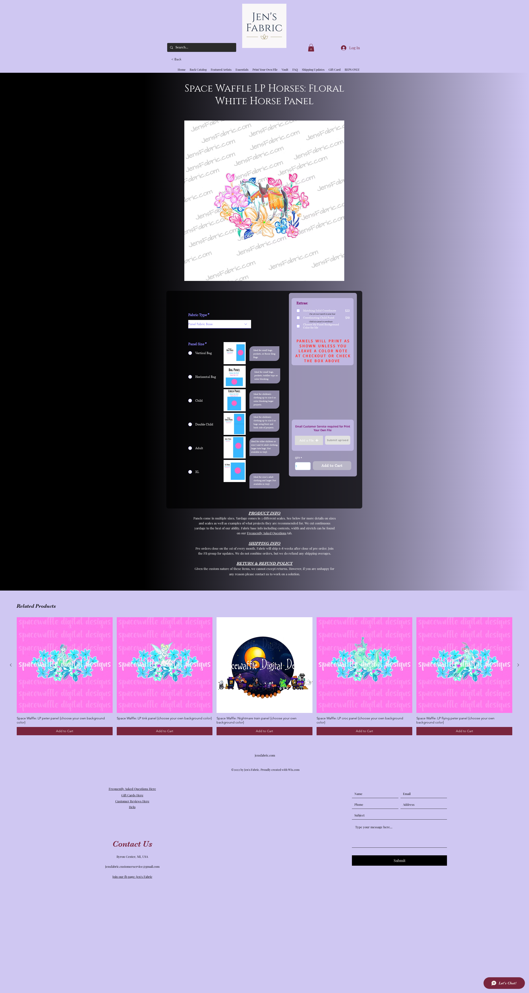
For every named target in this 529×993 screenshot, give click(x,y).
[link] (311, 47)
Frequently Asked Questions (266, 533)
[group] (264, 676)
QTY (297, 457)
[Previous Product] (10, 664)
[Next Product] (518, 664)
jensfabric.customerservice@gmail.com (132, 866)
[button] (178, 59)
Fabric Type (197, 315)
